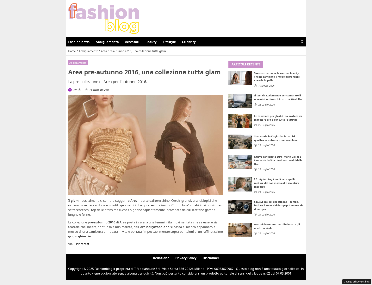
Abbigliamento (107, 42)
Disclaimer (211, 258)
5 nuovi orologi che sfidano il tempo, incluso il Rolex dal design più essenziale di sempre (278, 205)
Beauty (151, 42)
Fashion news (79, 42)
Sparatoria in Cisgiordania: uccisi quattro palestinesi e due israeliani (276, 138)
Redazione (161, 258)
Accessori (132, 42)
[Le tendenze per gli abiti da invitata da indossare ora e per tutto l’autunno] (240, 121)
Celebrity (189, 42)
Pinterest (82, 244)
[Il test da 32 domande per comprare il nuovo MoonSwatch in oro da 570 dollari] (240, 101)
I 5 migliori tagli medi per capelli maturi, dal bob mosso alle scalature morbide (277, 183)
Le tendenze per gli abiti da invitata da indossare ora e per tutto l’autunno (278, 117)
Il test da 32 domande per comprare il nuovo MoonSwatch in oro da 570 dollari (278, 97)
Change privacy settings (357, 281)
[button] (302, 41)
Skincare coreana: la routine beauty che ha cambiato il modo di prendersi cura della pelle (277, 76)
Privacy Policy (185, 258)
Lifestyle (169, 42)
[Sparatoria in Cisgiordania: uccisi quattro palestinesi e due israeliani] (240, 142)
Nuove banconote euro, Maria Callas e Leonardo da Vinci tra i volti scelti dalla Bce (278, 160)
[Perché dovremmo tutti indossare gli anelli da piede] (240, 230)
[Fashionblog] (103, 18)
